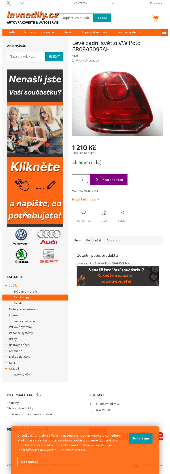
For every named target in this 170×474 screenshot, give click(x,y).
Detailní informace (84, 199)
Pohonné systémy (21, 333)
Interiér (14, 315)
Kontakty (80, 4)
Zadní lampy (21, 297)
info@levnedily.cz (108, 404)
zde (83, 450)
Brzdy (13, 339)
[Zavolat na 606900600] (13, 3)
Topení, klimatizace (22, 321)
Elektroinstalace (20, 357)
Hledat (102, 18)
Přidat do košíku (112, 179)
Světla (13, 285)
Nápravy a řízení (19, 345)
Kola (12, 362)
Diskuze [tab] (112, 240)
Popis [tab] (78, 240)
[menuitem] (11, 32)
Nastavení (29, 462)
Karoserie (15, 351)
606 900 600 (103, 410)
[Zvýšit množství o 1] (88, 177)
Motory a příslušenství (24, 309)
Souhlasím (140, 438)
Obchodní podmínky (20, 408)
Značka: (85, 60)
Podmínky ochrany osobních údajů (29, 414)
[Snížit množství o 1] (88, 182)
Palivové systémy (20, 327)
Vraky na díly (22, 374)
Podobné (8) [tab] (94, 240)
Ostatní (18, 303)
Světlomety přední (26, 291)
